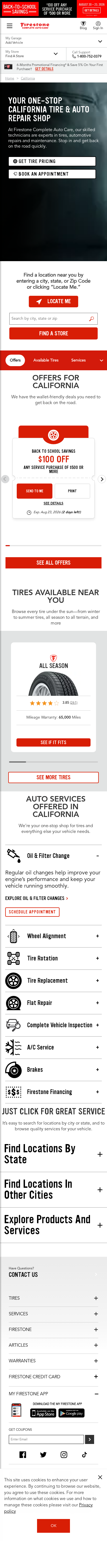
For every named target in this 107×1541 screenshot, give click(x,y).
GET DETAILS (44, 69)
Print (72, 491)
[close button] (100, 1477)
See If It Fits (53, 742)
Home (9, 78)
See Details (53, 503)
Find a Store (91, 319)
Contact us (23, 1275)
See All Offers (53, 563)
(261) (73, 703)
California (28, 78)
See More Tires (53, 777)
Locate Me (59, 301)
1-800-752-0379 (89, 56)
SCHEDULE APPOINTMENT (32, 912)
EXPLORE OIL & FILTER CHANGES (34, 898)
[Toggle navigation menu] (101, 360)
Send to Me (34, 491)
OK (54, 1526)
